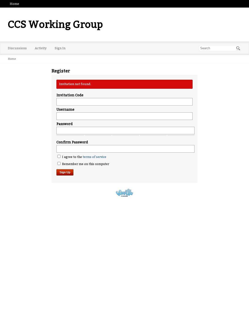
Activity (41, 48)
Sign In (60, 48)
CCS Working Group (55, 24)
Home (14, 4)
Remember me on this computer (85, 164)
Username (65, 110)
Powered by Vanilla (124, 193)
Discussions (17, 48)
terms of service (94, 157)
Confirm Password (72, 142)
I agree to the (83, 157)
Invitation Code (69, 95)
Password (64, 124)
